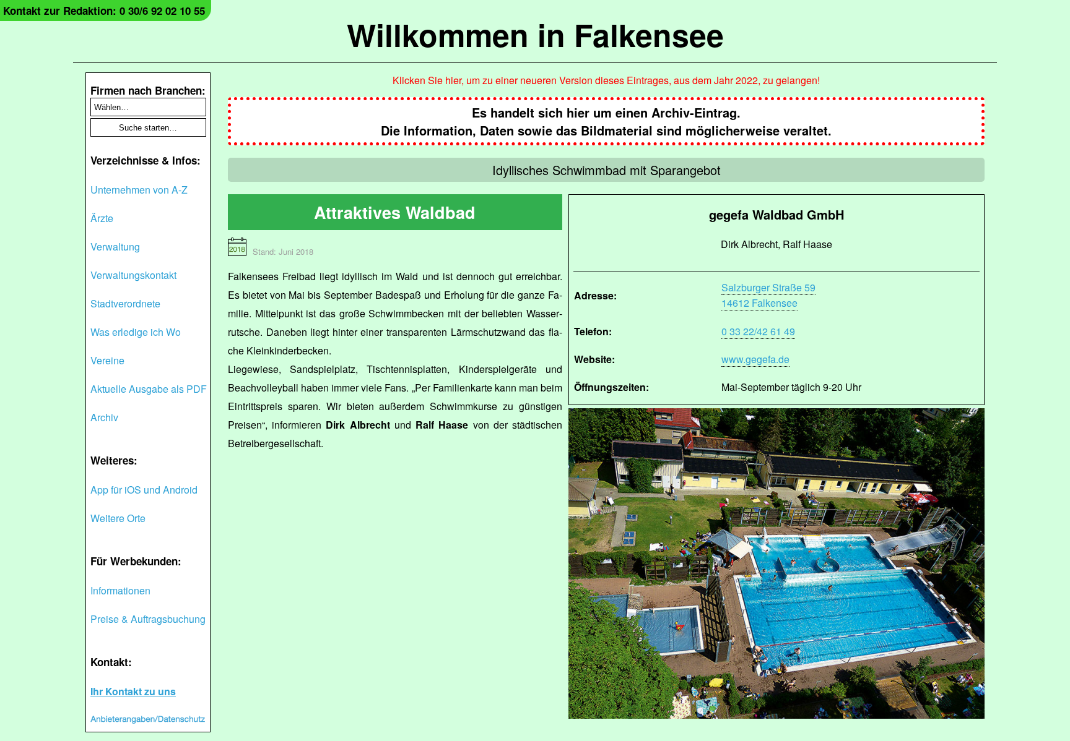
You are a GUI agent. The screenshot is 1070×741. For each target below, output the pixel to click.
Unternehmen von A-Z (139, 189)
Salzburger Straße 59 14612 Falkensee (768, 295)
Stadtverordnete (125, 303)
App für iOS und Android (144, 489)
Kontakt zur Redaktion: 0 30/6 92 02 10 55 (104, 10)
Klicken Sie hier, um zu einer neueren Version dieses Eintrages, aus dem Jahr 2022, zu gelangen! (606, 80)
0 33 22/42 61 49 (758, 331)
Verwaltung (115, 246)
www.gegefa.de (755, 359)
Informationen (120, 590)
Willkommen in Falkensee (535, 34)
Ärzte (101, 218)
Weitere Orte (118, 518)
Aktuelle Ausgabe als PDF (148, 389)
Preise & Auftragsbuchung (148, 619)
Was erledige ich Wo (135, 332)
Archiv (104, 417)
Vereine (107, 360)
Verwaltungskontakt (133, 275)
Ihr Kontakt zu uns (133, 691)
